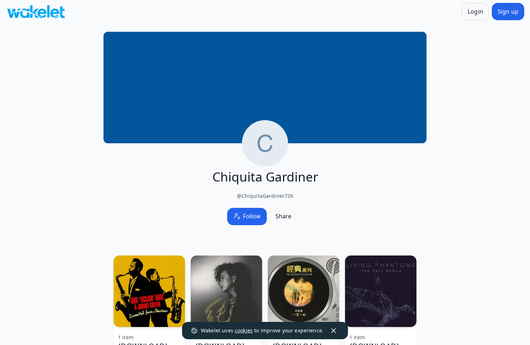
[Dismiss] (333, 330)
